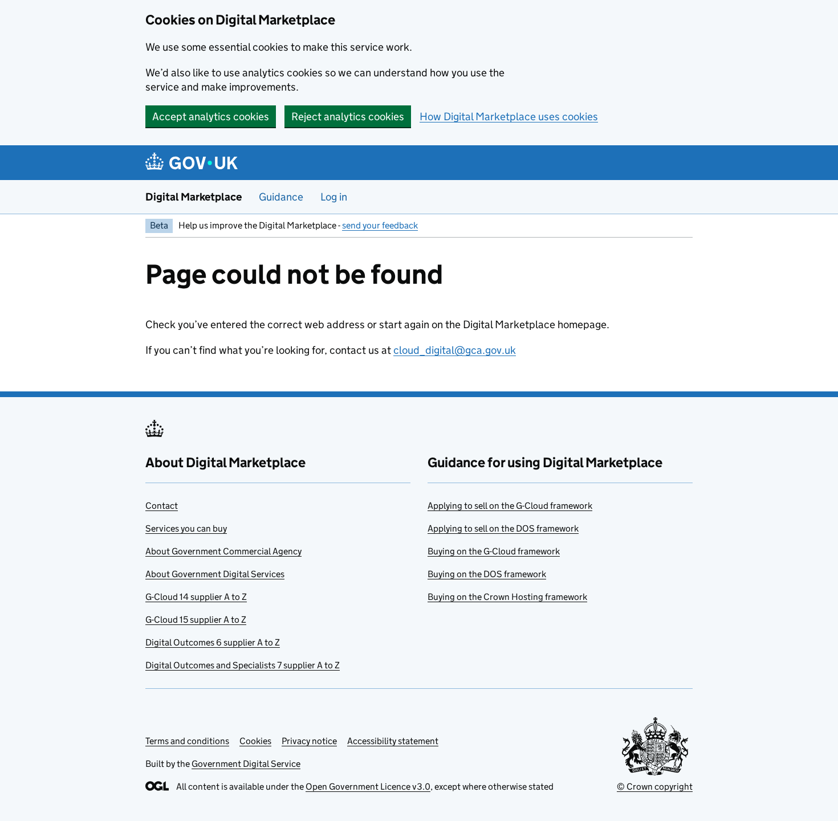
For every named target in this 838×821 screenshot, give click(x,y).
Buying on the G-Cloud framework (494, 551)
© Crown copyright (655, 786)
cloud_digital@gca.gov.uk (454, 350)
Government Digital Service (246, 763)
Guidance (281, 196)
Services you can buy (186, 528)
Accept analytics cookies (210, 116)
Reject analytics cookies (347, 116)
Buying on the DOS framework (487, 574)
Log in (333, 196)
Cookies (255, 741)
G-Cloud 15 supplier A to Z (195, 619)
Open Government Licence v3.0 (368, 786)
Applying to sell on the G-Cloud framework (510, 505)
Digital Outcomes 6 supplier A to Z (212, 642)
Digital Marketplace (193, 196)
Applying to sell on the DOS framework (503, 528)
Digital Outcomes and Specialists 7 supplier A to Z (242, 665)
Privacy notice (309, 741)
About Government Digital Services (214, 574)
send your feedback (380, 225)
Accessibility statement (392, 741)
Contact (161, 505)
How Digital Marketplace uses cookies (509, 116)
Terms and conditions (187, 741)
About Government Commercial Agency (223, 551)
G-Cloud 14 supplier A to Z (196, 596)
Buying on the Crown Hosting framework (507, 596)
